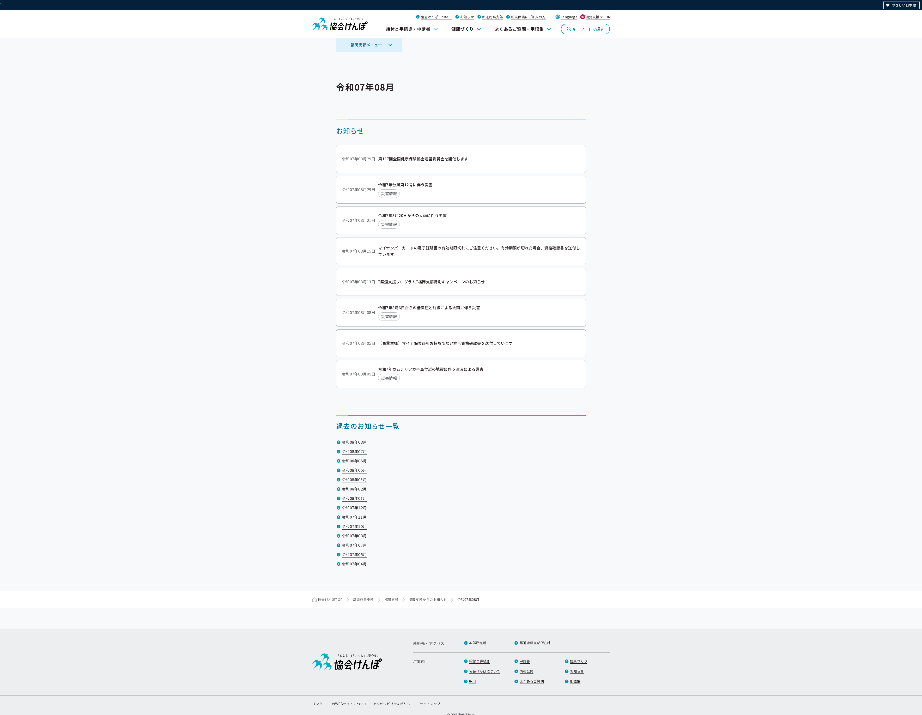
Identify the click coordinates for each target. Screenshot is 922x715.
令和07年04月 (354, 564)
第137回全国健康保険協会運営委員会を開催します (423, 159)
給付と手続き (479, 661)
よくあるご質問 (532, 681)
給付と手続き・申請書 (408, 29)
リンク (317, 703)
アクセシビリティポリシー (393, 703)
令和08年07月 (354, 451)
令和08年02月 (354, 489)
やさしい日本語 (904, 5)
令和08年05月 (354, 470)
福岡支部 (391, 599)
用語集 (575, 681)
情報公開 (527, 671)
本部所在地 (477, 642)
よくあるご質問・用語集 (519, 29)
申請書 (525, 661)
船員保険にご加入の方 (528, 16)
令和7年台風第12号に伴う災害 (405, 185)
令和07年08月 (354, 536)
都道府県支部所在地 (535, 642)
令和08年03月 (354, 479)
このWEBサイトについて (347, 703)
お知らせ (467, 16)
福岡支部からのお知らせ (428, 599)
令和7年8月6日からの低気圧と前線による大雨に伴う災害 (429, 307)
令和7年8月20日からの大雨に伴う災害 (412, 215)
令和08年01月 (354, 498)
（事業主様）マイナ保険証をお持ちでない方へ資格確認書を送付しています (445, 343)
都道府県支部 (492, 16)
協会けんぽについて (436, 16)
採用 (472, 681)
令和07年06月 (354, 554)
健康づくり (462, 29)
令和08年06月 (354, 461)
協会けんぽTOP (330, 599)
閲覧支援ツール (598, 16)
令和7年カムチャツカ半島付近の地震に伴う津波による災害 (430, 369)
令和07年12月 (354, 507)
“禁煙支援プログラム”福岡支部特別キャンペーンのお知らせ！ (433, 282)
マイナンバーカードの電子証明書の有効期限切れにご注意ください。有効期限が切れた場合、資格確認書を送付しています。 (479, 251)
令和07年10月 (354, 526)
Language (569, 16)
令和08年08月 (354, 442)
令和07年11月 (354, 517)
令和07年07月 (354, 545)
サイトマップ (430, 703)
